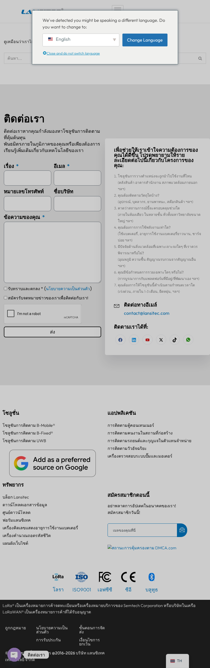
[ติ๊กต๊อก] (175, 340)
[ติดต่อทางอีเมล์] (117, 305)
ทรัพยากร (13, 484)
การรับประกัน (48, 639)
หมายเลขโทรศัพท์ (24, 191)
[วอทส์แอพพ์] (188, 340)
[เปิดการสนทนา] (14, 655)
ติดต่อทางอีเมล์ (140, 305)
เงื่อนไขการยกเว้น (89, 641)
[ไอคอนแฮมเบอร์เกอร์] (117, 9)
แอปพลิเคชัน (122, 413)
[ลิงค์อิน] (134, 340)
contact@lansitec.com (146, 313)
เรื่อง (9, 166)
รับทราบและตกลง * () (50, 289)
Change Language (145, 40)
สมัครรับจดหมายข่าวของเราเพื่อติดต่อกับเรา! (48, 298)
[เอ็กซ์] (161, 340)
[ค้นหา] (200, 58)
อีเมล (60, 166)
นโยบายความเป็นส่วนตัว (68, 289)
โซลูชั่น (11, 413)
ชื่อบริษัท (63, 191)
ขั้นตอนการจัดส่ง (92, 629)
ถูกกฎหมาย (15, 627)
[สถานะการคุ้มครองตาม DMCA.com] (142, 547)
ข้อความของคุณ (22, 217)
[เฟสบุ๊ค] (120, 340)
